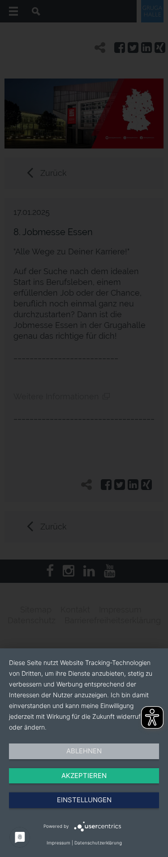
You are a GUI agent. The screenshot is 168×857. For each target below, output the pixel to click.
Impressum (58, 842)
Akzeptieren (84, 775)
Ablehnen (84, 751)
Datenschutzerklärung (98, 842)
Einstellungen (84, 800)
